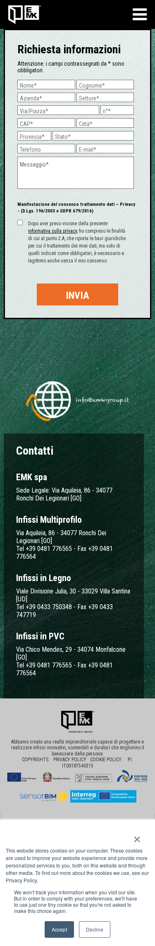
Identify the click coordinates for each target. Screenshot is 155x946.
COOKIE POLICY (108, 760)
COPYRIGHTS (35, 760)
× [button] (137, 836)
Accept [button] (59, 929)
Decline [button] (94, 929)
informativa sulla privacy (52, 231)
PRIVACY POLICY (71, 760)
